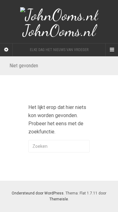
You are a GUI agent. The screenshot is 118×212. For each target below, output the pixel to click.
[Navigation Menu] (111, 50)
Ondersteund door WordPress (38, 193)
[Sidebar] (6, 50)
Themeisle (58, 199)
